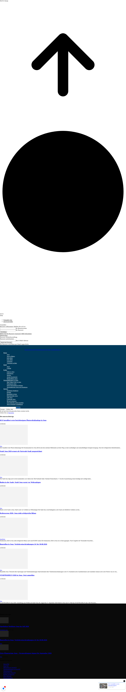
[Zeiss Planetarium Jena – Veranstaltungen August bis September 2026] (4, 650)
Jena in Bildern (11, 356)
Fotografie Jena (7, 320)
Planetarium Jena (11, 384)
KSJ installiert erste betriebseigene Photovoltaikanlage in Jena (23, 420)
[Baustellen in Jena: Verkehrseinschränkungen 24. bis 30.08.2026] (14, 568)
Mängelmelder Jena (12, 396)
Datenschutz (4, 335)
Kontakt (9, 392)
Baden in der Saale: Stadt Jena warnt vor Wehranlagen (20, 482)
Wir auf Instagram (12, 401)
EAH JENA (10, 358)
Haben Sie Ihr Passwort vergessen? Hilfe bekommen (16, 334)
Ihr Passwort (19, 330)
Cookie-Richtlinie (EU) (10, 684)
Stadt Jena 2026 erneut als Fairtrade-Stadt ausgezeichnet (21, 451)
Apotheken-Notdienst (12, 390)
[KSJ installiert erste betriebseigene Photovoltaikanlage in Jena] (14, 444)
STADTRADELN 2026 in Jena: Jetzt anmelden (17, 575)
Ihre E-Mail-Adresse (22, 340)
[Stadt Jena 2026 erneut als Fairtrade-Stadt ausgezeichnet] (14, 475)
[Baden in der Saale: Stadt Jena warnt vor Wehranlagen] (14, 506)
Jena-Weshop (7, 688)
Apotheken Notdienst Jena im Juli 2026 (14, 626)
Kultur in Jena (10, 371)
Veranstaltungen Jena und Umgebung (17, 387)
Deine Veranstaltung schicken (15, 385)
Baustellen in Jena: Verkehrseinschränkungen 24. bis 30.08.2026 (23, 544)
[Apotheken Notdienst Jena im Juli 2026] (4, 623)
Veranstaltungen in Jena (10, 380)
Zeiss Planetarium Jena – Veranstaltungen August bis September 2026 (26, 653)
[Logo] (6, 350)
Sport (5, 365)
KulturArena (10, 373)
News (5, 353)
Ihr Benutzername (21, 328)
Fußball (9, 368)
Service (5, 389)
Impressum (6, 681)
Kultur (5, 370)
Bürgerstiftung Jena (12, 378)
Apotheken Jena (4, 630)
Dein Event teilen (8, 321)
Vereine (9, 375)
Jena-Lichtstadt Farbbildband (15, 404)
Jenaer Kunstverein (12, 377)
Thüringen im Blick (12, 363)
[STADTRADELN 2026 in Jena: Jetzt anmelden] (14, 599)
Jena (8, 354)
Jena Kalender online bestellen (15, 402)
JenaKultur (2, 539)
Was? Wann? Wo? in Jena (14, 382)
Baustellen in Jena (12, 394)
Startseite (11, 413)
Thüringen (9, 361)
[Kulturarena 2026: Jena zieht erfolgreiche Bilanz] (14, 537)
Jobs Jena (9, 397)
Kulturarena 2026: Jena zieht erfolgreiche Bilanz (18, 513)
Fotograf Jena (7, 686)
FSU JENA (10, 359)
